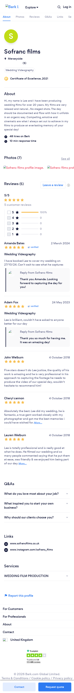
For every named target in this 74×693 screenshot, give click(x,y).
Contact (19, 687)
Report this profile (20, 596)
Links (60, 17)
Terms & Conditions (15, 678)
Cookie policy (40, 678)
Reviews (34, 17)
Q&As (48, 17)
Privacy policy (62, 678)
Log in (67, 7)
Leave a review (53, 185)
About (6, 17)
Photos (20, 17)
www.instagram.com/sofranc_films (31, 549)
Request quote (55, 687)
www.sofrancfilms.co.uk (24, 543)
